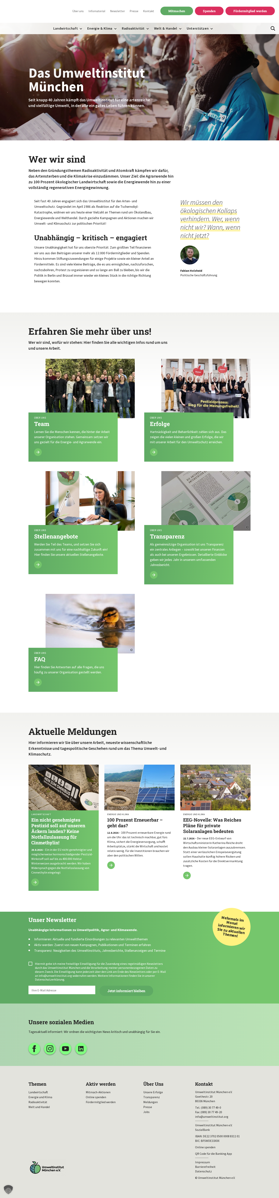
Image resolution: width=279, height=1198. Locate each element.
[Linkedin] (81, 1049)
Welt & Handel (165, 28)
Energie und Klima (40, 1097)
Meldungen (150, 1102)
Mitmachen (176, 11)
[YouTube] (65, 1049)
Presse (134, 11)
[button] (8, 1189)
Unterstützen (198, 28)
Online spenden (96, 1097)
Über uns (78, 11)
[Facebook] (34, 1049)
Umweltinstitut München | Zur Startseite (28, 11)
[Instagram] (50, 1049)
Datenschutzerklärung (49, 979)
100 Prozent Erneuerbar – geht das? (139, 819)
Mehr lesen (81, 410)
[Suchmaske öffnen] (273, 28)
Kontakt (148, 11)
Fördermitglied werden (250, 11)
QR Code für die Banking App (213, 1153)
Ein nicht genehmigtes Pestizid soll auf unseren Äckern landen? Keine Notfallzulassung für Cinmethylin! (63, 828)
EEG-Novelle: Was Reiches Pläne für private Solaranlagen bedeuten (215, 824)
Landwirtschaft (65, 28)
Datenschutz (203, 1171)
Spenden (209, 11)
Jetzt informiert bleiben (126, 991)
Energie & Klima (99, 28)
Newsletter (117, 11)
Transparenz (151, 1097)
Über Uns (153, 1084)
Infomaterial (96, 11)
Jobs (146, 1111)
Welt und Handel (39, 1106)
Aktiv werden (101, 1084)
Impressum (202, 1162)
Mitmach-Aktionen (98, 1092)
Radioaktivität (133, 28)
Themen (37, 1084)
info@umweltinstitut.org (55, 976)
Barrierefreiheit (205, 1167)
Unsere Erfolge (153, 1092)
